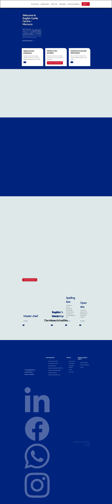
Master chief (30, 316)
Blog (23, 325)
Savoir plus (25, 320)
